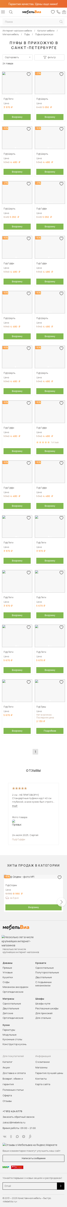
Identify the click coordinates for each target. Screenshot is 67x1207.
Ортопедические (13, 991)
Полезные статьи (13, 1089)
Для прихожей (43, 1013)
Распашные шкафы (46, 1008)
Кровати (40, 963)
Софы (6, 982)
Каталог (7, 1062)
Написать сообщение (33, 1158)
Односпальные (44, 967)
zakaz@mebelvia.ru (14, 1122)
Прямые (7, 967)
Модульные (9, 1034)
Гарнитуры (9, 1029)
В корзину (17, 117)
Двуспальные (43, 977)
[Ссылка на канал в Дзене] (24, 1137)
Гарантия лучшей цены (49, 1073)
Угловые (7, 972)
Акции (6, 1067)
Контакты (41, 1078)
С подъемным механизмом (43, 983)
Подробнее (50, 730)
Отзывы (7, 1101)
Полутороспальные (47, 972)
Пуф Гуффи (18, 839)
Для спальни (43, 1018)
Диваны (7, 963)
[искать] (61, 21)
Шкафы (39, 998)
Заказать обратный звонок (19, 1116)
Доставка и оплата (14, 1073)
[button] (16, 92)
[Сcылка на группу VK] (5, 1137)
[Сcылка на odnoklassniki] (11, 1137)
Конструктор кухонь (14, 1044)
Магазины (41, 1067)
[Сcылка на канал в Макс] (17, 1137)
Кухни (6, 1025)
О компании (42, 1062)
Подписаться (60, 1186)
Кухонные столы (12, 1039)
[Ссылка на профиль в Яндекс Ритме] (30, 1137)
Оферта (7, 1095)
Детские (8, 1013)
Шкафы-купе (42, 1003)
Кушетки (8, 977)
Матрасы (8, 998)
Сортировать (12, 57)
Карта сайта (42, 1084)
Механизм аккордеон (15, 987)
